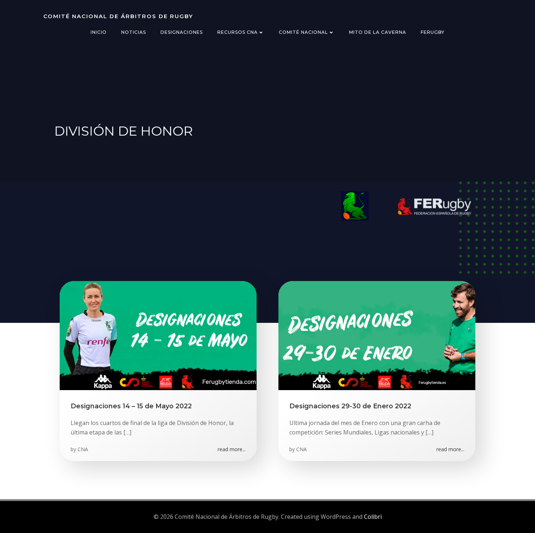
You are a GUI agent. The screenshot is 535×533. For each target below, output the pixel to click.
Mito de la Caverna (377, 32)
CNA (83, 449)
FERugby (432, 32)
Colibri (373, 517)
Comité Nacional (303, 32)
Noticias (133, 32)
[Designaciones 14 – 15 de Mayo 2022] (158, 335)
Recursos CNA (237, 32)
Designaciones (181, 32)
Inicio (99, 32)
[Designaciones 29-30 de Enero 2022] (376, 335)
